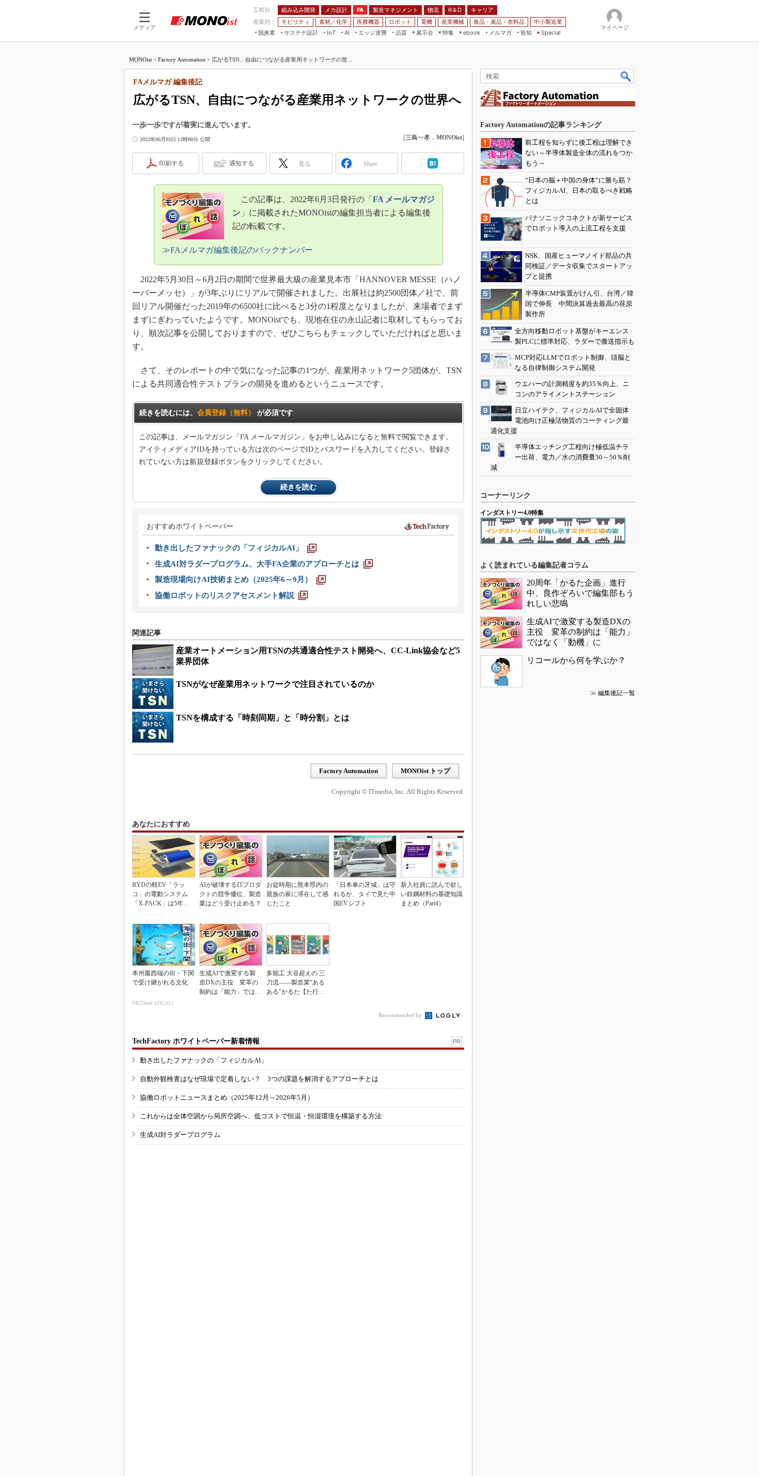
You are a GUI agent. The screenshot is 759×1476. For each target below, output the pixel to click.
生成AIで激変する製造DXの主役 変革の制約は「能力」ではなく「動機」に (580, 632)
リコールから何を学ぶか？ (576, 660)
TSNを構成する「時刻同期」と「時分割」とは (263, 717)
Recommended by (400, 1015)
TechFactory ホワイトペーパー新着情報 (196, 1041)
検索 (626, 76)
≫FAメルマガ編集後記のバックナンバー (237, 249)
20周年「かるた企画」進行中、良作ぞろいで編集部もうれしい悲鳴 (580, 593)
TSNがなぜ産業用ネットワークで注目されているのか (275, 684)
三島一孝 (417, 137)
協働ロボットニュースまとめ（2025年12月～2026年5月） (227, 1097)
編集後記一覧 (616, 693)
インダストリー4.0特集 (512, 512)
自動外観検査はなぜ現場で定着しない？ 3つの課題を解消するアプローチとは (259, 1079)
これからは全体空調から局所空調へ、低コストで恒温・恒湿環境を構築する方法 (261, 1116)
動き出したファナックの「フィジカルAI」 (203, 1060)
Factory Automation (181, 59)
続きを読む (298, 487)
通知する (241, 163)
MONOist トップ (425, 771)
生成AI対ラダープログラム (180, 1135)
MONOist (140, 59)
